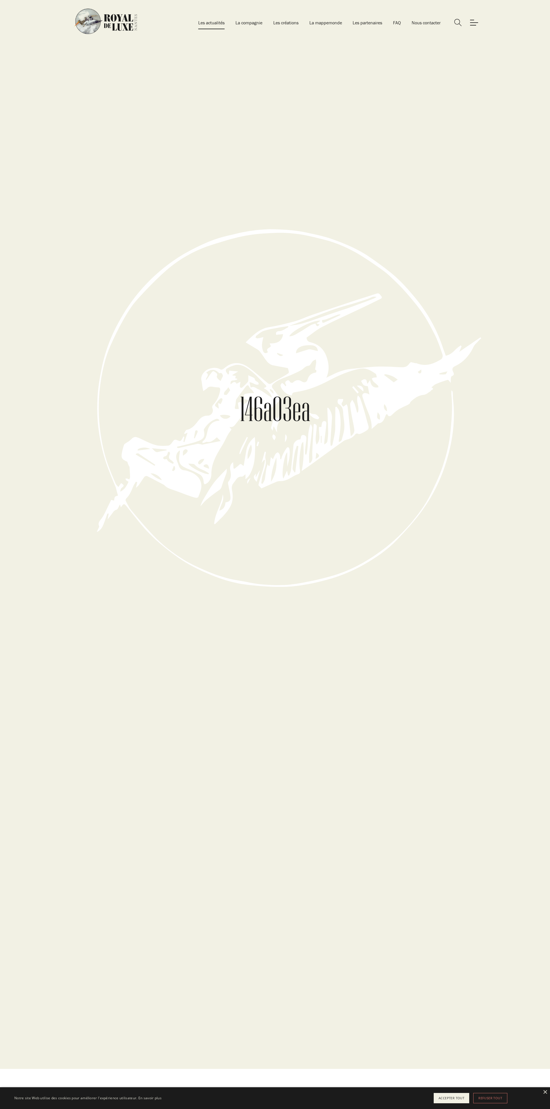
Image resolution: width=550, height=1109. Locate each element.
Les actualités (211, 22)
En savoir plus (150, 1098)
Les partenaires (367, 22)
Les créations (285, 22)
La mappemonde (325, 22)
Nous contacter (426, 22)
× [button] (545, 1092)
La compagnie (248, 22)
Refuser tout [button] (490, 1098)
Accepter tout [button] (451, 1098)
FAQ (397, 22)
